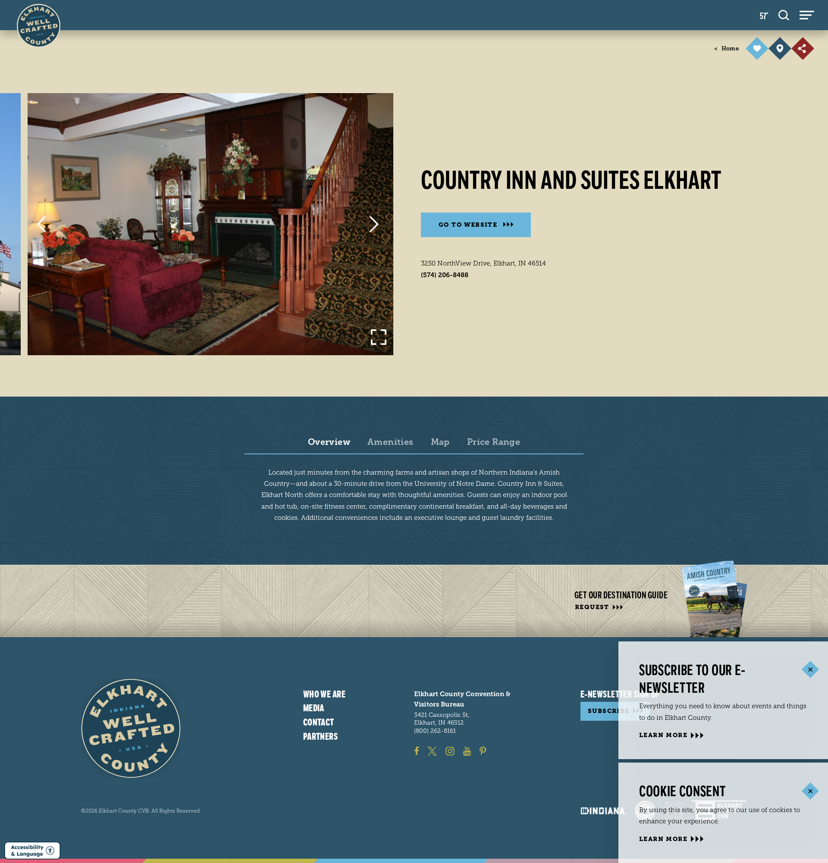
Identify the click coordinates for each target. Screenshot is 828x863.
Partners (320, 737)
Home (726, 48)
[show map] (779, 48)
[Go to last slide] (41, 224)
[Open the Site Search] (783, 15)
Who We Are (324, 694)
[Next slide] (374, 224)
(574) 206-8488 (444, 275)
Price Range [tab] (493, 442)
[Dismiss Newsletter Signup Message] (810, 670)
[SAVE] (757, 48)
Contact (318, 722)
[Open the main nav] (807, 15)
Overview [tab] (329, 442)
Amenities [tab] (390, 442)
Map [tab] (440, 442)
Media (313, 708)
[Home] (131, 728)
